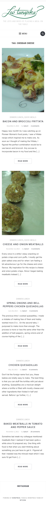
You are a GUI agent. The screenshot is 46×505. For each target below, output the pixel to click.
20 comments (35, 432)
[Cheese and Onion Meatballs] (23, 203)
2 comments (35, 126)
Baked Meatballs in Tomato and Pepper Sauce (23, 425)
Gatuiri (26, 126)
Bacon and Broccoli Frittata (23, 121)
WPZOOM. (23, 500)
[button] (23, 34)
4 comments (35, 249)
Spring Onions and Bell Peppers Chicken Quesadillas (23, 305)
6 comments (33, 370)
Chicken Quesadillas (23, 365)
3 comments (33, 311)
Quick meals (30, 117)
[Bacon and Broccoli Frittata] (23, 80)
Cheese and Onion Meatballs (23, 244)
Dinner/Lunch (16, 117)
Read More (23, 161)
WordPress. (16, 498)
